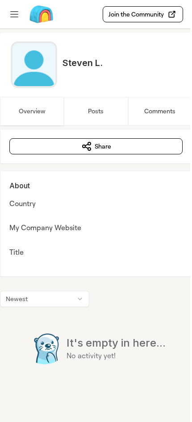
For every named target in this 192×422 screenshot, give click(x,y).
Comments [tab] (159, 111)
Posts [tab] (96, 111)
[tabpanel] (96, 265)
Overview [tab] (32, 111)
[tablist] (96, 111)
